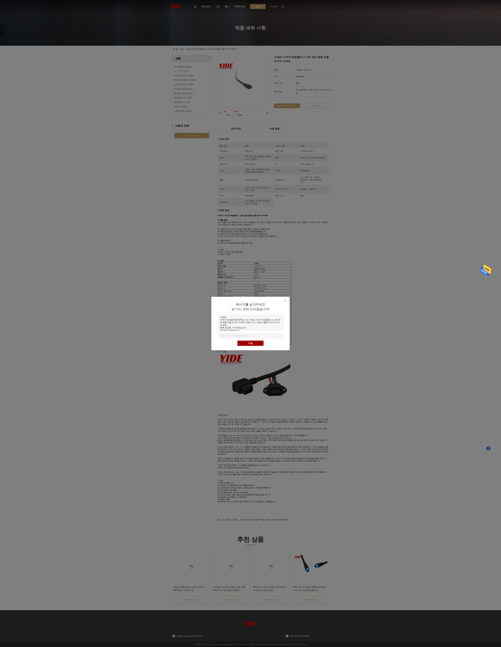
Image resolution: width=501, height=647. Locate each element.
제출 (250, 343)
